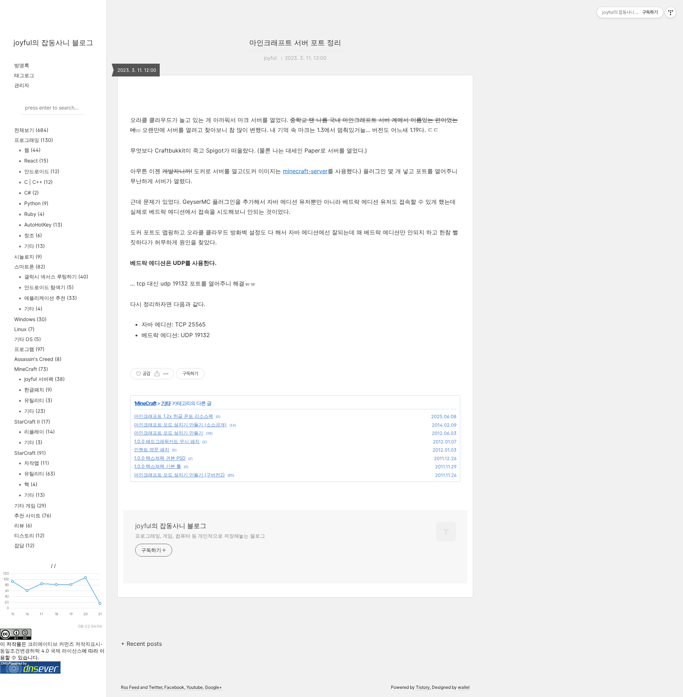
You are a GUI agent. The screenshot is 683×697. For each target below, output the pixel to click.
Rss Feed (130, 687)
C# (31, 193)
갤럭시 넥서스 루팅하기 (55, 276)
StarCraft (30, 453)
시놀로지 (28, 257)
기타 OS (27, 339)
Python (35, 203)
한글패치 (37, 390)
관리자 (21, 85)
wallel (464, 687)
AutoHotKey (42, 225)
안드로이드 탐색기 (48, 287)
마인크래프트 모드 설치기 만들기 (168, 433)
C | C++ (38, 182)
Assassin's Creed (38, 359)
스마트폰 (29, 267)
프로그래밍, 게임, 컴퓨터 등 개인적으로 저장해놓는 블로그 (200, 536)
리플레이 (39, 432)
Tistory (423, 687)
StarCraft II (32, 422)
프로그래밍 (33, 140)
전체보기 (31, 130)
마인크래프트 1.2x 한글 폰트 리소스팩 (173, 416)
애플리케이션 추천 (50, 298)
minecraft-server (305, 171)
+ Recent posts (141, 643)
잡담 (24, 545)
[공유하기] (157, 373)
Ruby (33, 214)
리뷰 (23, 525)
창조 (32, 235)
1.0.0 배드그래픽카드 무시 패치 (167, 441)
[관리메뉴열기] (670, 12)
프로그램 (29, 349)
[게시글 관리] (166, 373)
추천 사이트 (32, 515)
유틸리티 (37, 400)
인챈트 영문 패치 (151, 449)
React (35, 161)
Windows (30, 319)
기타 (34, 246)
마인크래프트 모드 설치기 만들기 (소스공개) (180, 424)
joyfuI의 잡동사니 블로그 (53, 42)
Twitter (155, 687)
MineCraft (31, 369)
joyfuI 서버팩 (44, 379)
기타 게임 (30, 505)
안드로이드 (41, 171)
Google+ (213, 687)
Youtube (194, 687)
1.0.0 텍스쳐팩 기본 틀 (157, 466)
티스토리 (29, 535)
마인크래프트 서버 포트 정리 (295, 42)
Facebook (174, 687)
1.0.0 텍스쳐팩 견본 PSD (159, 458)
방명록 (21, 65)
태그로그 (24, 75)
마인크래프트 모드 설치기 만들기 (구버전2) (179, 475)
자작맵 (36, 463)
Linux (24, 329)
